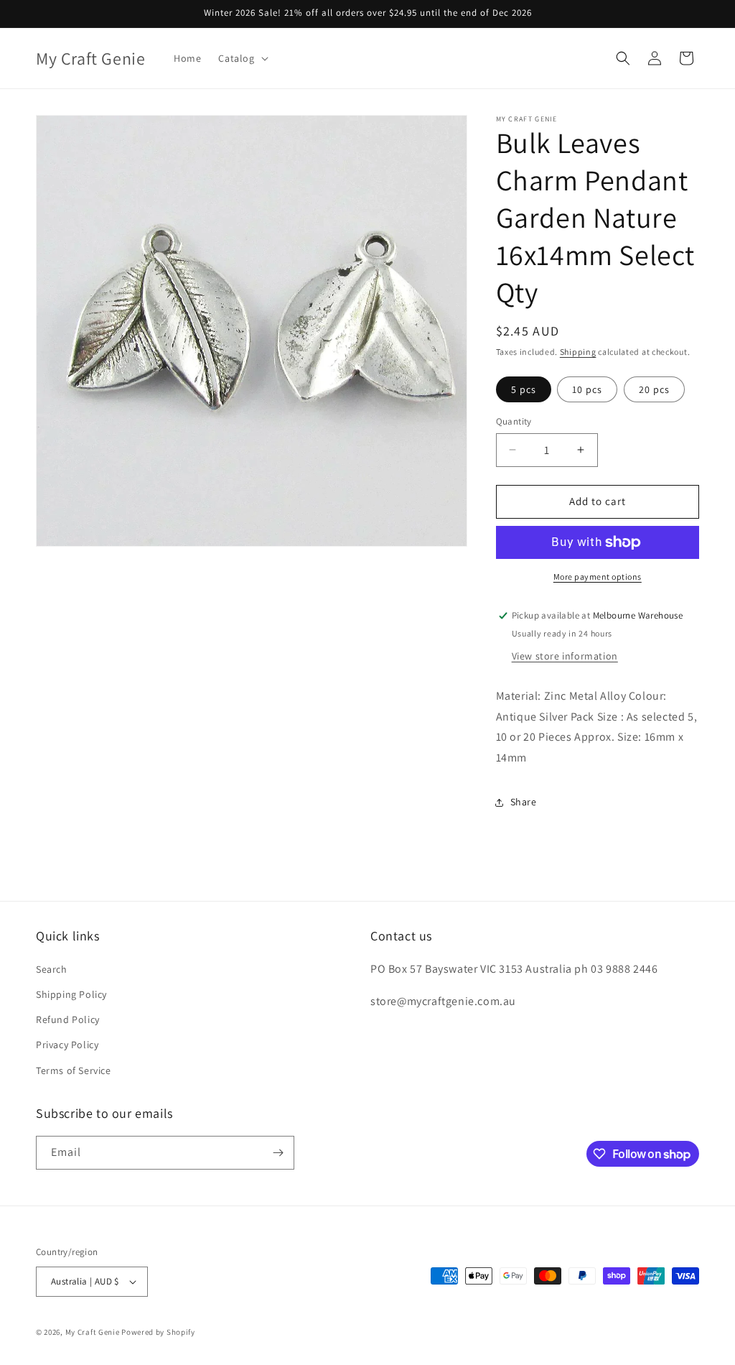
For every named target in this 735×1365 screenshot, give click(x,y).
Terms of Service (73, 1070)
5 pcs (523, 389)
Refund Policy (68, 1019)
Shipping (578, 351)
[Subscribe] (278, 1153)
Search (51, 969)
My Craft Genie (92, 1332)
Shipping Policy (71, 994)
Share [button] (523, 801)
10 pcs (587, 389)
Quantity (514, 421)
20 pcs (654, 389)
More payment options (597, 576)
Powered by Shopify (158, 1332)
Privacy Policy (67, 1044)
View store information (565, 655)
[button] (241, 58)
